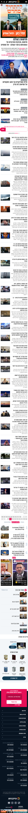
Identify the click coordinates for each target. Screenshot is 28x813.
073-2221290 (24, 774)
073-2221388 (24, 749)
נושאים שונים (22, 725)
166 (7, 516)
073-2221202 (24, 785)
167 (4, 516)
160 (20, 516)
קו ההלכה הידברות (9, 759)
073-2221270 (10, 774)
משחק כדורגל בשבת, (10, 55)
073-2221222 (24, 744)
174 (15, 519)
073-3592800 (10, 749)
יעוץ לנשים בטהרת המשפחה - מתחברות (21, 760)
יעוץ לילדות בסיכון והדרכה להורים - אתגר (8, 753)
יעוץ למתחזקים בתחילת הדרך (21, 752)
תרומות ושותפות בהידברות (8, 742)
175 (13, 519)
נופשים (12, 772)
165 (9, 516)
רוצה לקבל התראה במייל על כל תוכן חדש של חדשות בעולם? (14, 126)
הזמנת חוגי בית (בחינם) (22, 772)
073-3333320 (10, 756)
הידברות (24, 710)
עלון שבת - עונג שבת (22, 747)
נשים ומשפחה (22, 733)
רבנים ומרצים (22, 729)
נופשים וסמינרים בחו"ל (22, 783)
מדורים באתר (23, 714)
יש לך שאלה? (4, 589)
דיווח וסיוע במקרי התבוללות (7, 766)
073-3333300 (10, 761)
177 (8, 519)
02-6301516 (24, 763)
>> (2, 519)
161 (18, 516)
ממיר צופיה (24, 777)
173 (17, 519)
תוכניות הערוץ (22, 718)
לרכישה (12, 646)
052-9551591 (23, 769)
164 (11, 516)
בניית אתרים (20, 807)
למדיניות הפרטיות (11, 133)
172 (19, 519)
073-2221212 (10, 744)
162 (16, 516)
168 (2, 516)
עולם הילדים (23, 721)
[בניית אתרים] (20, 806)
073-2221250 (10, 780)
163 (13, 516)
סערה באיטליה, (20, 53)
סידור (24, 737)
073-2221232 (24, 755)
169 (26, 519)
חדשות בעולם (22, 48)
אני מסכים (13, 133)
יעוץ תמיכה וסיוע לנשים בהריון (22, 766)
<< (26, 516)
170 (24, 519)
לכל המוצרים (14, 678)
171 (22, 519)
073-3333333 (23, 780)
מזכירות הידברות (23, 742)
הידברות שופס (10, 777)
